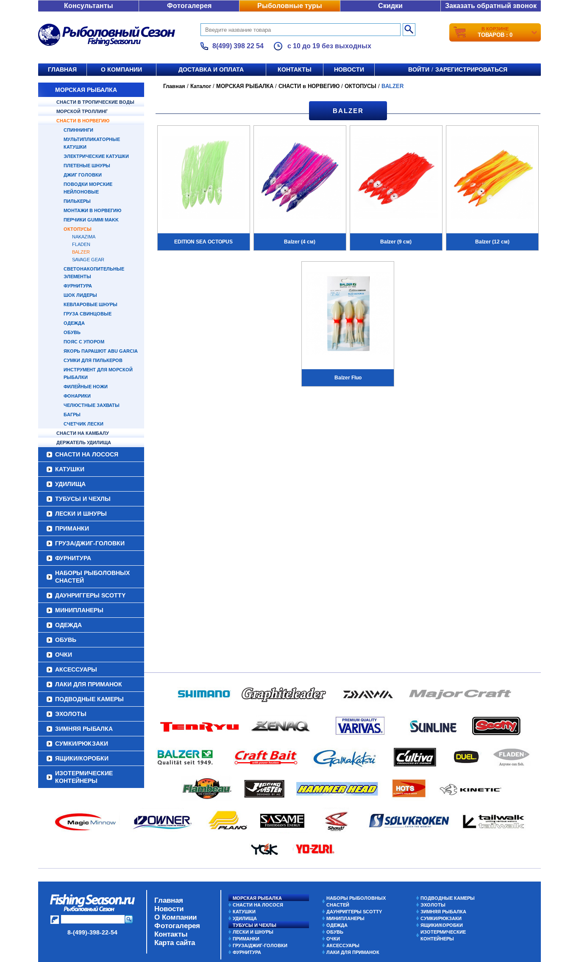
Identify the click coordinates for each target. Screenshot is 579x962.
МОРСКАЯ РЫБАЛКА (86, 89)
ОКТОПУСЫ (78, 229)
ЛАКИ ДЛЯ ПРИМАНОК (88, 684)
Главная (62, 69)
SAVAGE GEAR (88, 259)
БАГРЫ (72, 414)
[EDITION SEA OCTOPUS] (204, 179)
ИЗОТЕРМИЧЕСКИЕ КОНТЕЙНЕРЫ (84, 777)
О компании (121, 69)
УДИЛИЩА (70, 484)
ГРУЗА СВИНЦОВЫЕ (87, 313)
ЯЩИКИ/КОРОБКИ (82, 758)
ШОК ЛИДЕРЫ (80, 295)
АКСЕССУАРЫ (76, 669)
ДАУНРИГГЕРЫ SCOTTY (90, 595)
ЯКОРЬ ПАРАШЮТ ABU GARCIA (101, 351)
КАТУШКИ (69, 469)
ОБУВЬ (72, 332)
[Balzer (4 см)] (300, 179)
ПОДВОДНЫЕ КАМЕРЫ (89, 699)
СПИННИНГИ (78, 130)
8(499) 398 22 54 (238, 46)
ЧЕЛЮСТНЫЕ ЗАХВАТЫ (92, 405)
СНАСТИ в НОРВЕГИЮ (82, 120)
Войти (418, 69)
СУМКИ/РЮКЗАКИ (81, 743)
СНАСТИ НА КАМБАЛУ (82, 433)
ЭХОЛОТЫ (70, 713)
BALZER (81, 251)
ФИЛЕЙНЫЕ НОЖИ (86, 386)
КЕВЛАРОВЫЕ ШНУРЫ (90, 304)
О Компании (175, 917)
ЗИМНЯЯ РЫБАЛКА (84, 728)
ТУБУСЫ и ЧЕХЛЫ (83, 498)
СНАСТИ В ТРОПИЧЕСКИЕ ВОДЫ (95, 102)
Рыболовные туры (289, 5)
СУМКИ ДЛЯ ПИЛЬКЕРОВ (93, 360)
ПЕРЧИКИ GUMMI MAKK (91, 219)
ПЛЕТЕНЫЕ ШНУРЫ (87, 165)
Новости (349, 69)
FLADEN (81, 244)
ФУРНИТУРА (78, 285)
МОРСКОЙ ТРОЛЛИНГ (82, 111)
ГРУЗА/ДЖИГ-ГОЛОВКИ (90, 543)
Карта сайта (174, 943)
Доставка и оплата (211, 69)
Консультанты (88, 5)
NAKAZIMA (83, 236)
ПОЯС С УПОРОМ (84, 341)
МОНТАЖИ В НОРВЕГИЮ (92, 210)
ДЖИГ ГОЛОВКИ (83, 174)
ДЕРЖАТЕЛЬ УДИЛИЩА (83, 442)
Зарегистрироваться (471, 69)
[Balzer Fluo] (348, 315)
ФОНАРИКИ (77, 395)
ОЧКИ (63, 654)
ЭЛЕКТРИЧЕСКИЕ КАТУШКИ (96, 156)
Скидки (390, 5)
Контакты (295, 69)
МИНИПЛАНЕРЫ (79, 610)
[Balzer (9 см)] (396, 179)
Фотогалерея (189, 5)
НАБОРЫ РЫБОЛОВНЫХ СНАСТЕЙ (92, 576)
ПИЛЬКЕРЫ (77, 201)
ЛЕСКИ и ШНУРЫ (81, 513)
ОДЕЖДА (74, 323)
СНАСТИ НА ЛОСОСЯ (86, 454)
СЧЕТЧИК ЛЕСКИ (83, 423)
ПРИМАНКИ (72, 528)
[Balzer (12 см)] (492, 179)
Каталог (200, 86)
